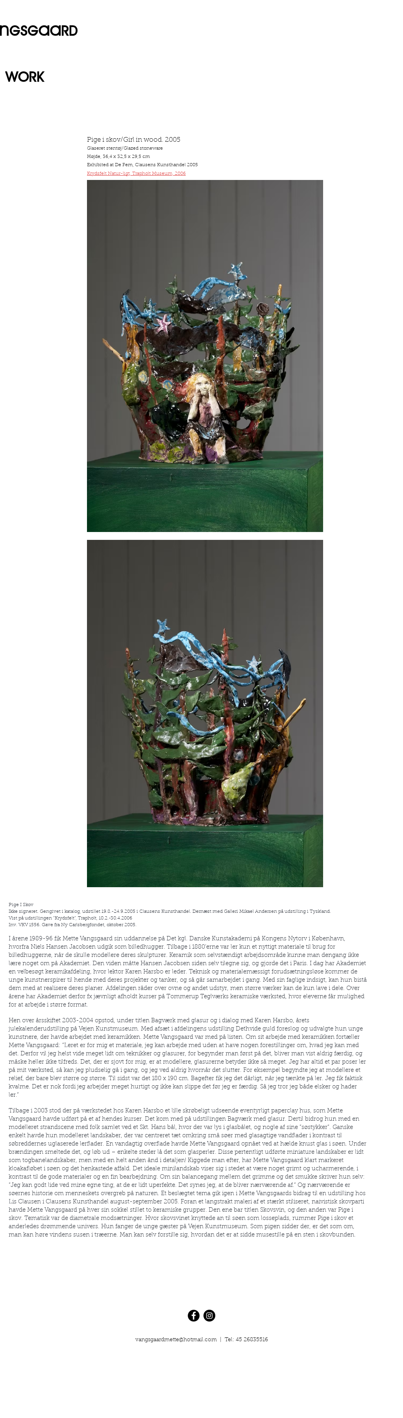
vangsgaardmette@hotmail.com (176, 1340)
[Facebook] (194, 1316)
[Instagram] (209, 1316)
